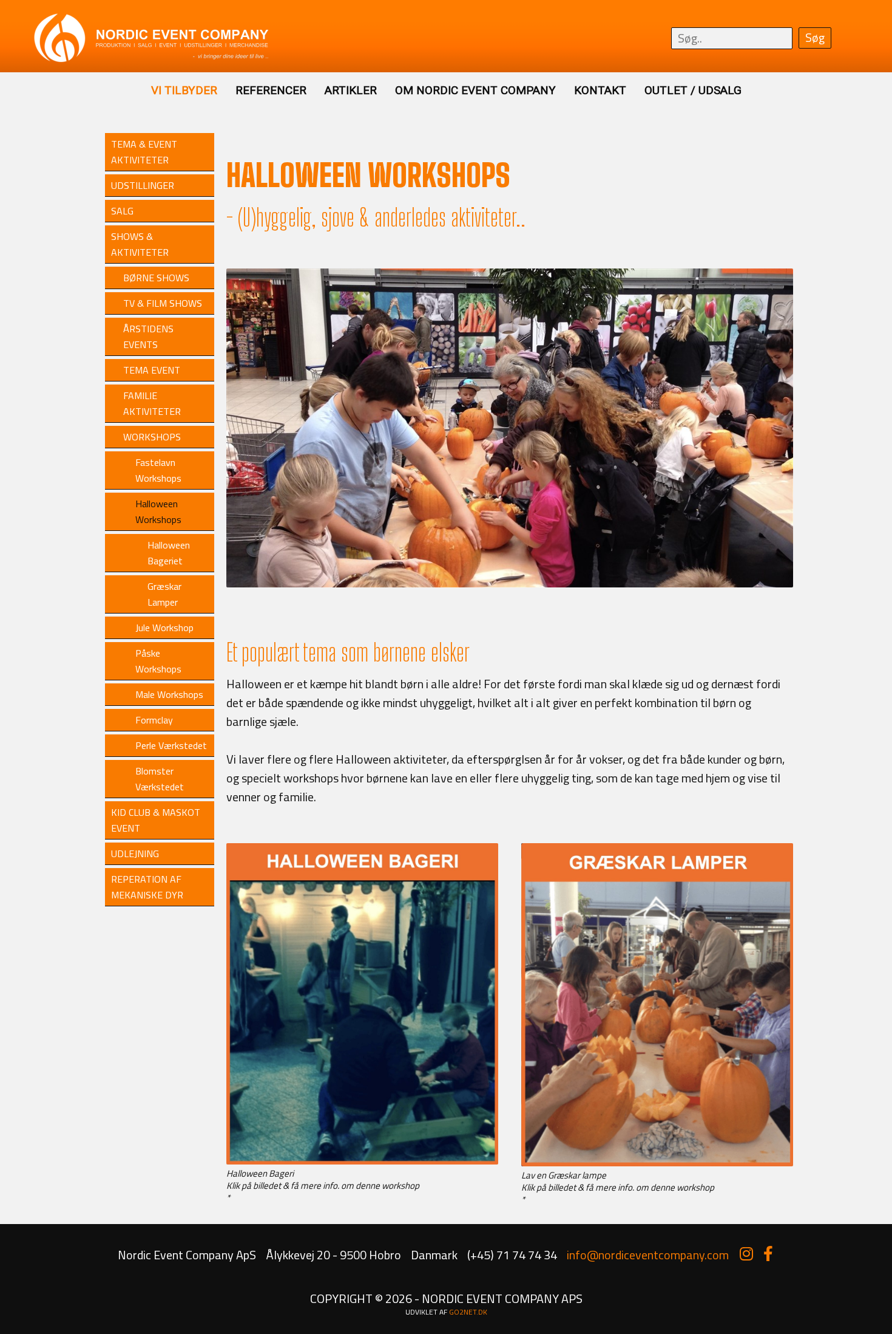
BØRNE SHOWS (156, 277)
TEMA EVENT (151, 370)
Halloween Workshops (158, 511)
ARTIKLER (351, 90)
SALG (122, 211)
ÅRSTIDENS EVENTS (148, 336)
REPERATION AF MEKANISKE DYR (147, 887)
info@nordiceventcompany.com (648, 1254)
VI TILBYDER (184, 90)
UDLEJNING (135, 853)
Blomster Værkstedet (159, 779)
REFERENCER (270, 90)
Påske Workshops (158, 661)
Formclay (154, 720)
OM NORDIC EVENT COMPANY (475, 90)
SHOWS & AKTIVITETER (140, 244)
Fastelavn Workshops (158, 470)
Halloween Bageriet (168, 553)
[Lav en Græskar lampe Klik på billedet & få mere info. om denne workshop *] (657, 1164)
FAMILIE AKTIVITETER (152, 403)
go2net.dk (468, 1312)
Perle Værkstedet (171, 745)
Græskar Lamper (164, 594)
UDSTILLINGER (142, 185)
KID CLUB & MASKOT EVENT (155, 820)
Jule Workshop (164, 627)
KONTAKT (600, 90)
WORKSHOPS (152, 436)
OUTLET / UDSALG (693, 90)
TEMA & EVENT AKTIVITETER (144, 152)
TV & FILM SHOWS (162, 303)
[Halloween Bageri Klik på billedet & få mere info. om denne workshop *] (362, 1163)
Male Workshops (169, 694)
